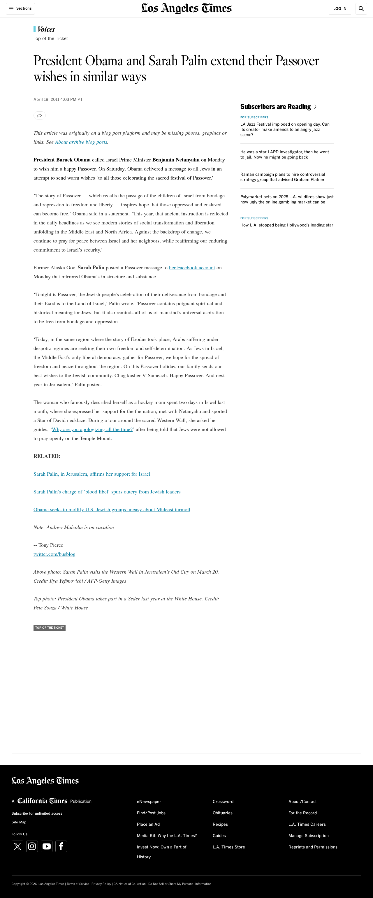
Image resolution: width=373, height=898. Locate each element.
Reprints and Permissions (312, 847)
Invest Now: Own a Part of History (161, 852)
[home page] (186, 8)
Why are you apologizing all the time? (92, 429)
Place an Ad (148, 825)
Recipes (220, 825)
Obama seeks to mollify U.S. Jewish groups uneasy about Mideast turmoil (112, 509)
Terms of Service (78, 884)
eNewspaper (149, 802)
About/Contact (302, 802)
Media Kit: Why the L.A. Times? (167, 836)
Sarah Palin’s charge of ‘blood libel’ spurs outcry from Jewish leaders (107, 491)
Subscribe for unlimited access (37, 814)
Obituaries (223, 813)
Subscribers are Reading (275, 106)
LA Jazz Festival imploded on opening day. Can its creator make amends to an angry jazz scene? (285, 129)
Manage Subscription (308, 836)
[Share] (40, 115)
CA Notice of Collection (130, 884)
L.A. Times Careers (307, 825)
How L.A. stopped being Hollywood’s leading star (286, 225)
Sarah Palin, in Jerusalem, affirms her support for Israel (92, 473)
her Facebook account (192, 267)
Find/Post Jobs (151, 813)
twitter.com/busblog (54, 553)
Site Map (19, 822)
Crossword (223, 802)
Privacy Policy (101, 884)
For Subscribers (254, 117)
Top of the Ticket (51, 38)
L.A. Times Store (229, 847)
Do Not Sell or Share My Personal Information (180, 884)
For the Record (302, 813)
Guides (219, 836)
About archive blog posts (81, 141)
